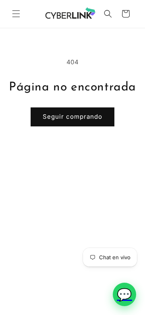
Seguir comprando (72, 116)
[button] (16, 14)
